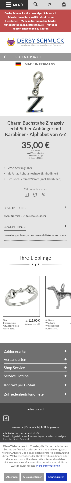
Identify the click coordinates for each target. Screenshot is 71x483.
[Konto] (50, 5)
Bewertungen (15, 227)
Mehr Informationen (48, 465)
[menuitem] (14, 5)
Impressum (53, 427)
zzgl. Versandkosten (35, 153)
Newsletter (18, 427)
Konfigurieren (56, 476)
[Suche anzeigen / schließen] (35, 5)
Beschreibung (15, 208)
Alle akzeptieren (32, 476)
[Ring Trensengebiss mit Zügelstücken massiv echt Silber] (21, 296)
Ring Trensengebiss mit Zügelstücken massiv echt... (11, 324)
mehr (43, 215)
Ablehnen (12, 476)
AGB (43, 427)
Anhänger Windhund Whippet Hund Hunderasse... (52, 324)
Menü (18, 5)
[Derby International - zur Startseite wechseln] (35, 42)
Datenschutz (32, 427)
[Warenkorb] (64, 5)
